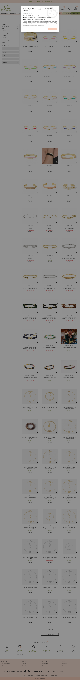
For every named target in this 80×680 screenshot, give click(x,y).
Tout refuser (43, 28)
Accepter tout (53, 28)
